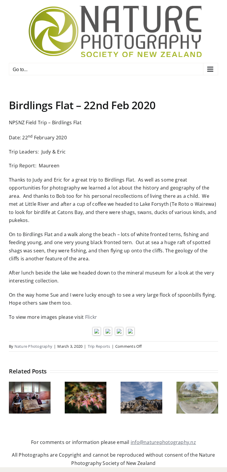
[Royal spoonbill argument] (130, 331)
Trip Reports (99, 346)
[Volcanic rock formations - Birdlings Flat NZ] (119, 331)
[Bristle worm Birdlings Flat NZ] (108, 331)
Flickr (91, 317)
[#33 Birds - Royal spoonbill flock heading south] (97, 331)
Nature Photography (33, 346)
